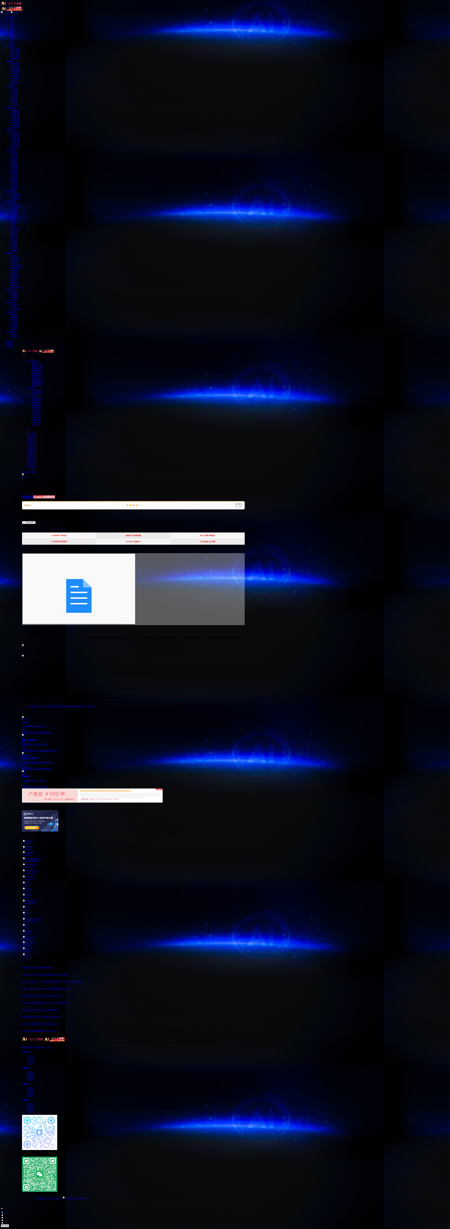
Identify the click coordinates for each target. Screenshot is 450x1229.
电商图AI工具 (82, 706)
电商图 (73, 706)
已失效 (6, 1213)
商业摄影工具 (45, 733)
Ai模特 (34, 733)
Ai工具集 (39, 1198)
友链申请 (26, 1047)
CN (39, 706)
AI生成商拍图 (27, 751)
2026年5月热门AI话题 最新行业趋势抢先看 (39, 1010)
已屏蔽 (6, 1218)
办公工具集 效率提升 (207, 535)
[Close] (2, 1208)
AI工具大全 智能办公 (133, 541)
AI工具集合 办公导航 (207, 541)
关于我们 (48, 1047)
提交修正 (7, 1223)
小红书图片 (40, 751)
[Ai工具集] (38, 352)
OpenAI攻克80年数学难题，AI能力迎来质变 (40, 1031)
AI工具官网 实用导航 (59, 541)
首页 (24, 472)
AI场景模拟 (27, 769)
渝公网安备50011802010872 (76, 1198)
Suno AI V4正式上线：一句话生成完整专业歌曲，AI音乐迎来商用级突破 (52, 982)
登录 (28, 429)
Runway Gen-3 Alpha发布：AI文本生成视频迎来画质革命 (45, 989)
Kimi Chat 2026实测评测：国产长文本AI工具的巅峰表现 (45, 1003)
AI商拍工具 (27, 733)
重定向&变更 (9, 1215)
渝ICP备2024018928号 (53, 1198)
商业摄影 (47, 769)
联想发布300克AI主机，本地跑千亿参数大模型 (41, 1017)
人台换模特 (39, 769)
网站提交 (33, 1047)
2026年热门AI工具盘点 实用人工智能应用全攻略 (42, 996)
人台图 (43, 706)
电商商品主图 (51, 751)
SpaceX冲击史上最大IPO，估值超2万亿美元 (40, 1024)
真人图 (91, 706)
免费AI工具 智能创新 (133, 535)
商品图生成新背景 (54, 706)
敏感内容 (7, 1220)
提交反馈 (5, 1226)
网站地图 (41, 1047)
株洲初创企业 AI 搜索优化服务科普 (36, 968)
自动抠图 (43, 787)
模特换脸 (66, 706)
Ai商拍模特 (31, 472)
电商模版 (36, 787)
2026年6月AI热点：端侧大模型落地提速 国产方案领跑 (44, 975)
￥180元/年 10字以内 (59, 535)
